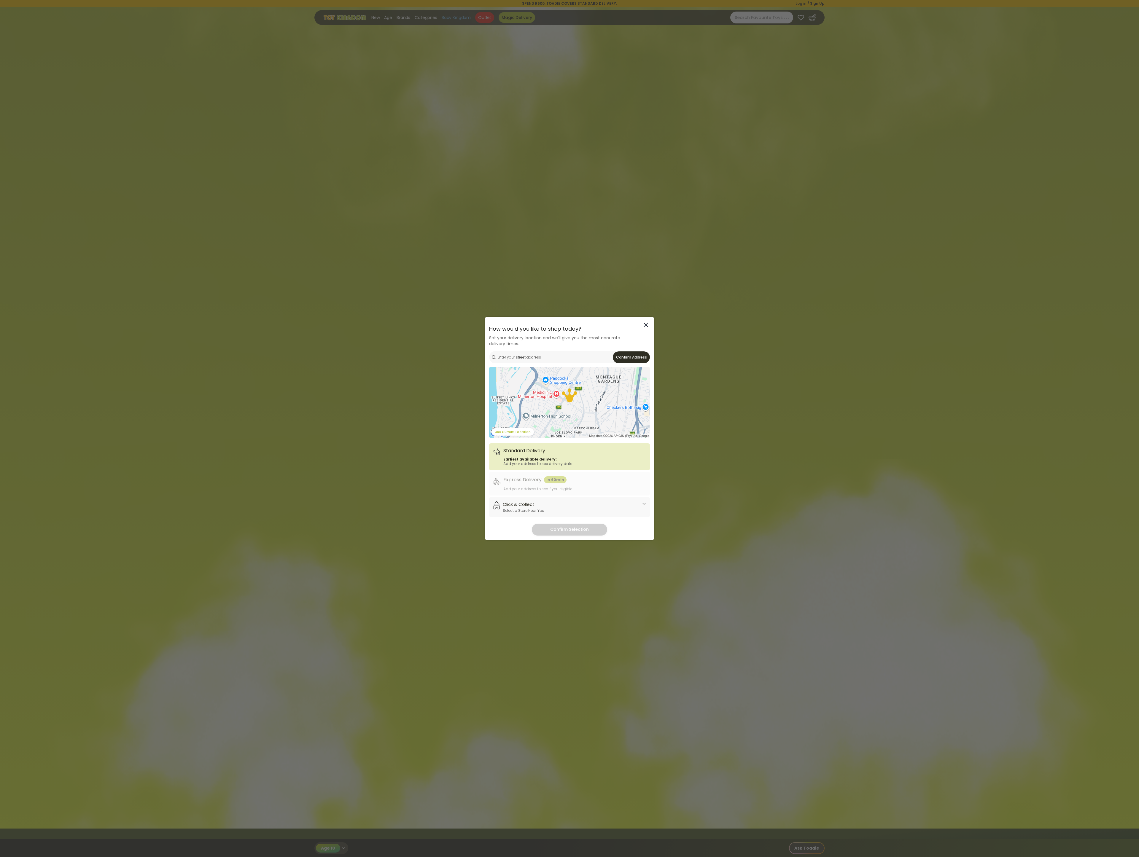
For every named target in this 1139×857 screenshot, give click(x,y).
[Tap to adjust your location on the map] (569, 402)
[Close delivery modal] (646, 325)
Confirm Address (631, 357)
